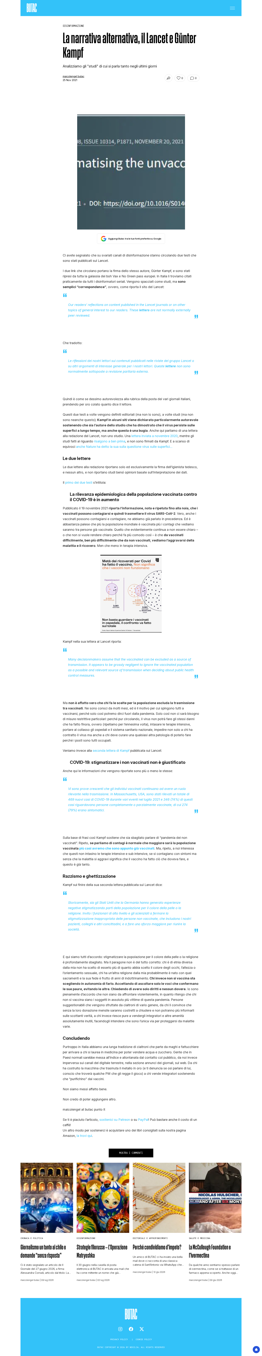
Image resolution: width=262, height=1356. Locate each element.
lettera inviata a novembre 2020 (154, 436)
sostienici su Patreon (114, 1119)
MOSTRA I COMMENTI (131, 1153)
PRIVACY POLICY (119, 1339)
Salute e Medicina (199, 1238)
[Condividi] (168, 78)
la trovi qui (84, 1136)
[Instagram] (120, 1329)
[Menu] (232, 8)
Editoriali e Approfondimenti (150, 1238)
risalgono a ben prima (109, 441)
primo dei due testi (78, 482)
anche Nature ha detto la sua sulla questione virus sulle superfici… (124, 446)
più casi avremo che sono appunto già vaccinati (116, 848)
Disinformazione (86, 1238)
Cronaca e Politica (31, 1238)
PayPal (143, 1119)
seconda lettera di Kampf (111, 750)
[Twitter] (141, 1329)
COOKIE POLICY (144, 1339)
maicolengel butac (73, 76)
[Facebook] (131, 1329)
